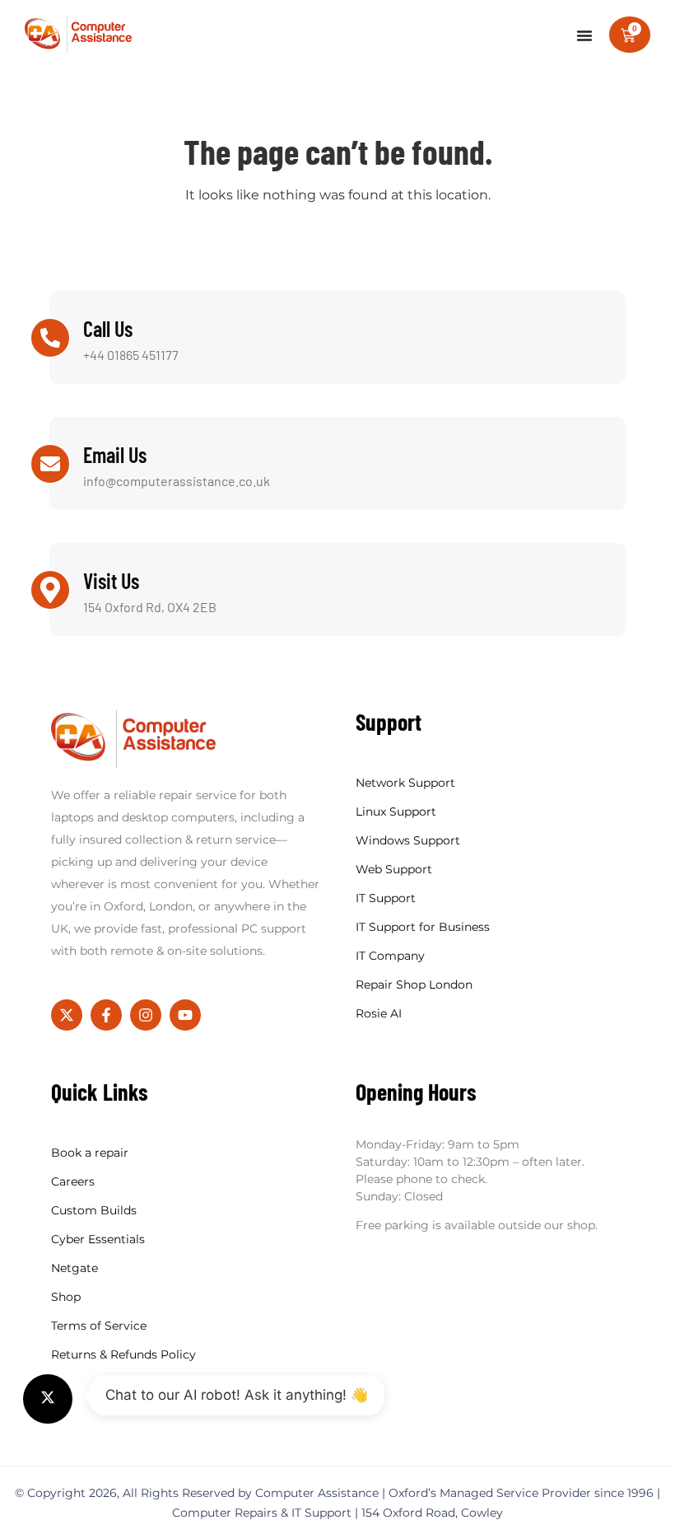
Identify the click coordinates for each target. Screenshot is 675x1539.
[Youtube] (185, 1015)
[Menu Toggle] (584, 35)
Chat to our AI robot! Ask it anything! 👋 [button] (236, 1395)
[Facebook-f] (106, 1015)
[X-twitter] (66, 1015)
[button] (47, 1399)
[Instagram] (145, 1015)
